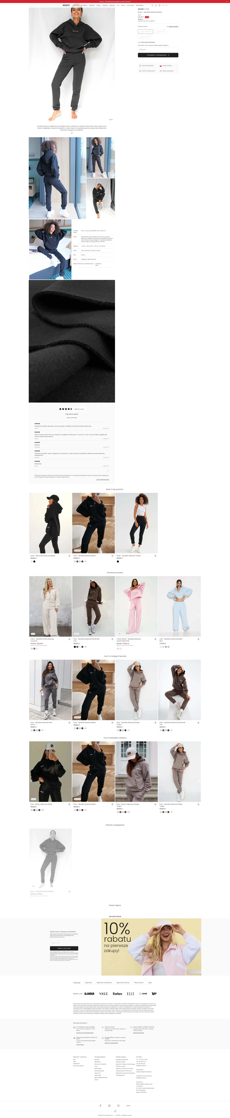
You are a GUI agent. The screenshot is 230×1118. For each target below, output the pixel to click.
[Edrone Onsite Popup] (115, 559)
